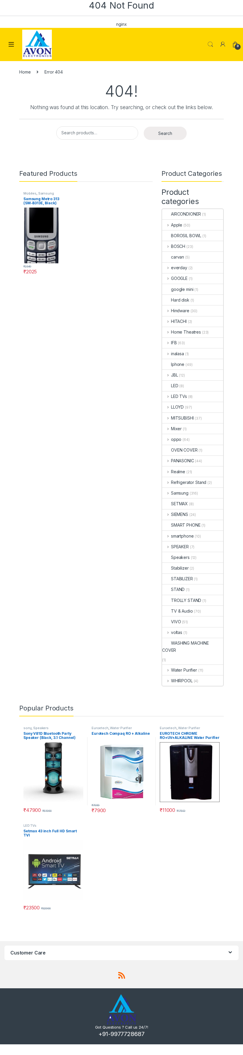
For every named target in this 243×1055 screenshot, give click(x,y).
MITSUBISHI (182, 417)
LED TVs (179, 396)
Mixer (176, 428)
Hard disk (180, 299)
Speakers (180, 557)
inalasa (177, 353)
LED (174, 385)
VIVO (176, 621)
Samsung (46, 193)
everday (179, 267)
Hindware (180, 310)
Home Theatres (186, 331)
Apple (176, 224)
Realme (178, 471)
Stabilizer (180, 567)
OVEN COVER (184, 449)
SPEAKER (180, 546)
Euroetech (100, 728)
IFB (174, 342)
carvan (177, 256)
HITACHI (179, 321)
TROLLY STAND (186, 600)
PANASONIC (182, 460)
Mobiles (29, 193)
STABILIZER (182, 578)
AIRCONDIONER (186, 213)
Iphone (177, 364)
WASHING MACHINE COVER (185, 646)
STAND (178, 589)
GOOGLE (179, 278)
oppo (176, 439)
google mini (182, 289)
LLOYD (177, 406)
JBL (174, 374)
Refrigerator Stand (188, 482)
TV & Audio (182, 610)
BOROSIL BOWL (186, 235)
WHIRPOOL (182, 680)
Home (25, 71)
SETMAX (179, 503)
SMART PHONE (185, 525)
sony (27, 728)
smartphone (182, 535)
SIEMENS (179, 514)
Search (210, 44)
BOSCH (178, 246)
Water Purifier (184, 669)
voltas (176, 632)
